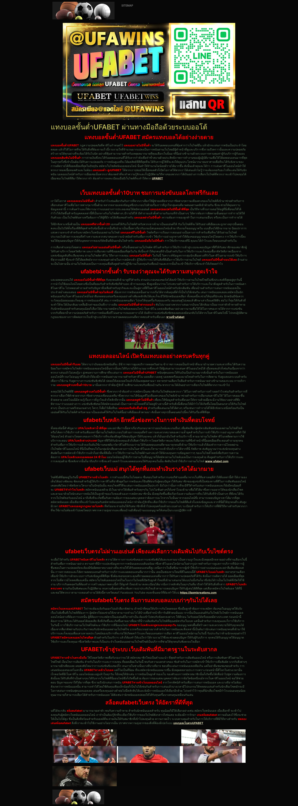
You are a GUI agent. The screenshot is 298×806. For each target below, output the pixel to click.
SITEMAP (127, 5)
